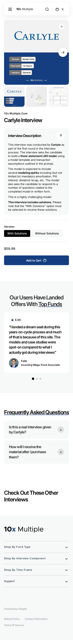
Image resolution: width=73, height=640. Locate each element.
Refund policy (12, 618)
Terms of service (14, 625)
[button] (10, 9)
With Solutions (18, 234)
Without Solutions (48, 234)
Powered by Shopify (15, 608)
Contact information (36, 618)
